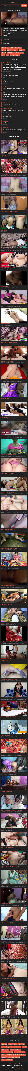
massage (9, 50)
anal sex (17, 52)
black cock (4, 47)
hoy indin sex (5, 1049)
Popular (12, 1063)
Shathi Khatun (6, 43)
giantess (4, 1057)
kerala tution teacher (20, 1052)
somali (24, 1047)
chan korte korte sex (16, 1047)
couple (17, 55)
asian (3, 55)
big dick (4, 50)
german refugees (12, 1044)
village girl (21, 50)
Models (20, 1063)
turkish (3, 1054)
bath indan (21, 1044)
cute (22, 52)
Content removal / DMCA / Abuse (16, 1069)
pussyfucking (18, 47)
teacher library (5, 1047)
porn (7, 55)
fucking (15, 50)
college (12, 55)
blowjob (4, 52)
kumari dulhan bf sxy (7, 1059)
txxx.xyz (5, 1069)
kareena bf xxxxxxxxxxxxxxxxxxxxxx (16, 1054)
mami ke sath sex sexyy (14, 1057)
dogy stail (4, 1044)
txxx (14, 2)
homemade (10, 52)
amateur (11, 47)
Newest (7, 1063)
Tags (16, 1063)
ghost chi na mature (15, 1049)
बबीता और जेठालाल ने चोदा (7, 1052)
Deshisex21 (6, 39)
